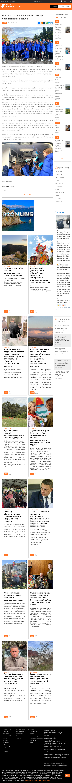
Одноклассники (21, 731)
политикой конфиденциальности (37, 780)
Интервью (58, 186)
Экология (58, 201)
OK (67, 775)
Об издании (33, 731)
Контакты (33, 740)
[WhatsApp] (47, 23)
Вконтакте (19, 733)
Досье (57, 189)
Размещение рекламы (37, 738)
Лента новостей (61, 14)
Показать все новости (62, 158)
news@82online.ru (48, 746)
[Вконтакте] (65, 1)
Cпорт (57, 195)
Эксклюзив (59, 183)
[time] (57, 17)
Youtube (18, 736)
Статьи (32, 733)
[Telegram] (70, 1)
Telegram (19, 738)
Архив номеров (35, 736)
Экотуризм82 (59, 192)
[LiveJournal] (44, 23)
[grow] (61, 17)
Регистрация (64, 6)
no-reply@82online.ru (57, 751)
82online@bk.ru (57, 746)
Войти (55, 6)
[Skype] (49, 23)
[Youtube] (67, 1)
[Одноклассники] (62, 1)
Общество (58, 174)
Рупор (32, 742)
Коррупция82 (59, 177)
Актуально (58, 171)
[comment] (65, 17)
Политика (58, 180)
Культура (58, 198)
